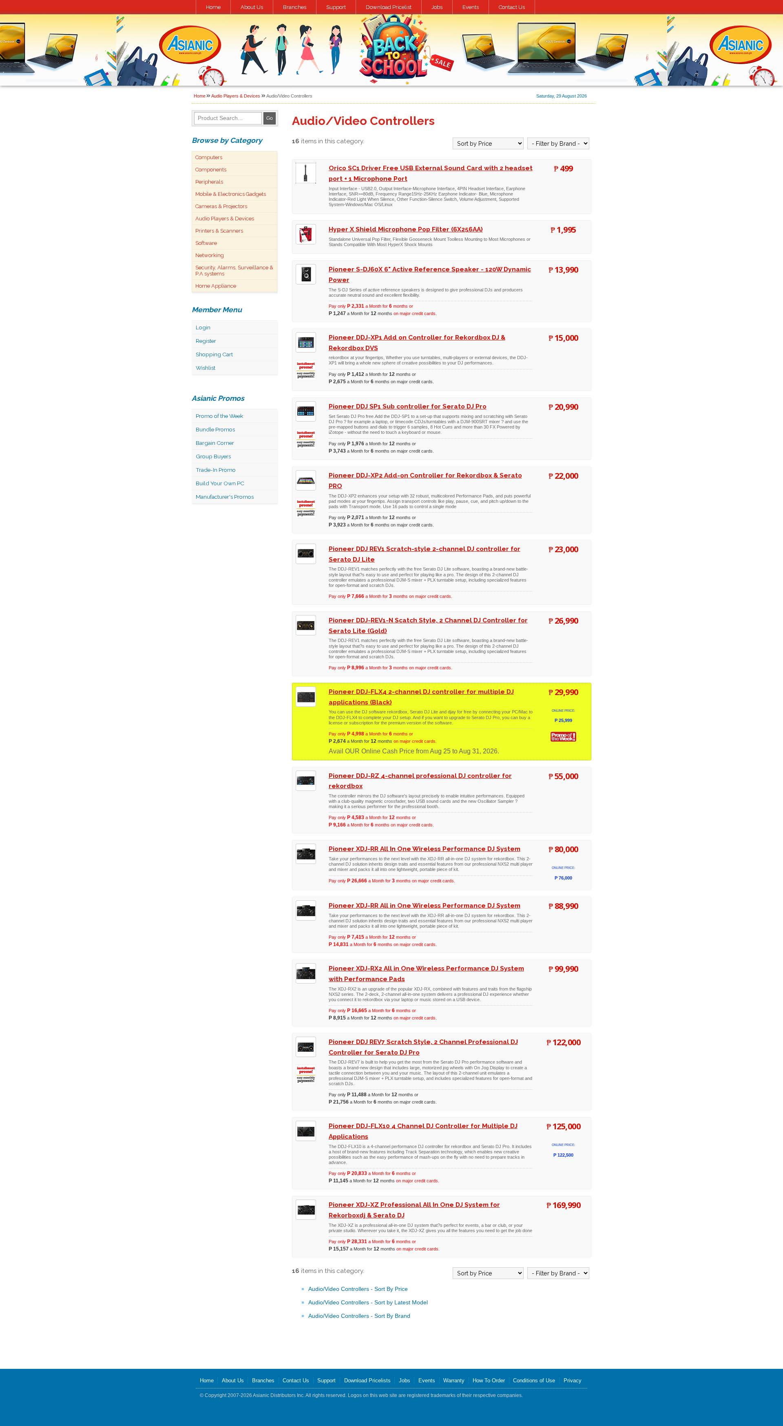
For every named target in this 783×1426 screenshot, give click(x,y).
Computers (208, 157)
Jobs (436, 7)
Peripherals (209, 182)
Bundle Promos (215, 429)
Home (213, 7)
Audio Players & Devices (235, 95)
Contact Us (512, 7)
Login (203, 327)
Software (206, 243)
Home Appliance (215, 286)
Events (470, 7)
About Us (252, 7)
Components (210, 170)
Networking (209, 255)
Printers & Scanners (219, 231)
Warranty (453, 1380)
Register (206, 341)
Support (336, 7)
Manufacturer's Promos (225, 496)
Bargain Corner (215, 443)
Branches (294, 7)
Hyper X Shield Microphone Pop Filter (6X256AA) (406, 229)
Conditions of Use (534, 1380)
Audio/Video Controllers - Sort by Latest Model (368, 1302)
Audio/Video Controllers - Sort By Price (358, 1289)
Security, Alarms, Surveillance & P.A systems (234, 270)
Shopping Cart (214, 354)
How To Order (489, 1380)
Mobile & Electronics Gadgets (230, 194)
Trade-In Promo (216, 469)
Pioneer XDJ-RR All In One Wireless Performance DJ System (424, 849)
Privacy (573, 1380)
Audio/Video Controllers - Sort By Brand (359, 1316)
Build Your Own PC (220, 483)
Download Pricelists (367, 1380)
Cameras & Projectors (221, 206)
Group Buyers (213, 456)
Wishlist (205, 367)
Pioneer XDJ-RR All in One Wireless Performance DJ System (424, 905)
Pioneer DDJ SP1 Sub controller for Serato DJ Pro (408, 406)
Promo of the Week (219, 416)
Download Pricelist (388, 7)
